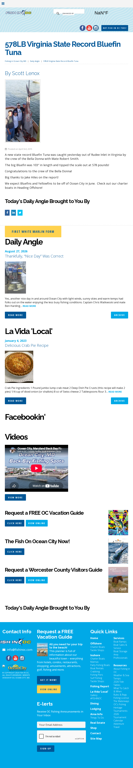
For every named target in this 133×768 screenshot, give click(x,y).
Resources (120, 665)
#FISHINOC (96, 698)
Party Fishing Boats (100, 665)
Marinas (94, 661)
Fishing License (121, 697)
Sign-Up (45, 748)
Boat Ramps (120, 641)
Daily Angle (35, 61)
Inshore (95, 655)
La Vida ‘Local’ (99, 691)
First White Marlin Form (33, 231)
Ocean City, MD (22, 677)
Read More (15, 315)
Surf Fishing (96, 678)
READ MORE (29, 305)
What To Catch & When (121, 690)
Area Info (96, 714)
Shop (93, 728)
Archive (119, 315)
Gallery (93, 695)
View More (15, 497)
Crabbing (95, 671)
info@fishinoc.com (19, 650)
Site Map (96, 738)
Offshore (96, 643)
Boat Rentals (97, 668)
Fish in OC (24, 672)
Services (119, 638)
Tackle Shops (97, 650)
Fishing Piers (96, 674)
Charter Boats (97, 646)
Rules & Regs (120, 694)
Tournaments (120, 710)
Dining (94, 703)
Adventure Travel (119, 725)
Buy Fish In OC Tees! (115, 28)
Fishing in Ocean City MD (15, 61)
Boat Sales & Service (120, 646)
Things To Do (97, 717)
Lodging (95, 709)
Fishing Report (99, 686)
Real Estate (97, 722)
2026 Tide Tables (119, 683)
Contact (95, 733)
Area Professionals (120, 656)
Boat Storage (120, 651)
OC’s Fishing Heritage (120, 706)
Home (94, 638)
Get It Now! (48, 679)
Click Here (14, 523)
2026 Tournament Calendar (120, 717)
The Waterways (121, 701)
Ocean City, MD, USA (110, 15)
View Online (36, 523)
